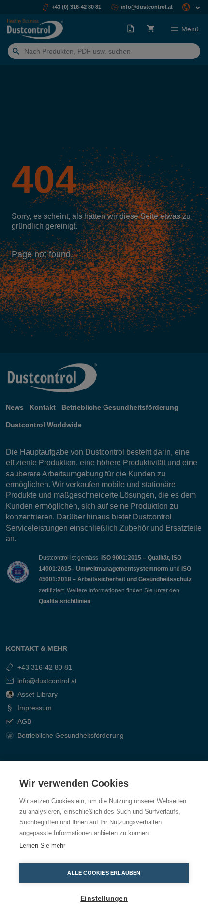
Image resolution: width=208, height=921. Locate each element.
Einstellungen (104, 898)
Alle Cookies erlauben (103, 873)
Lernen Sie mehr (42, 845)
